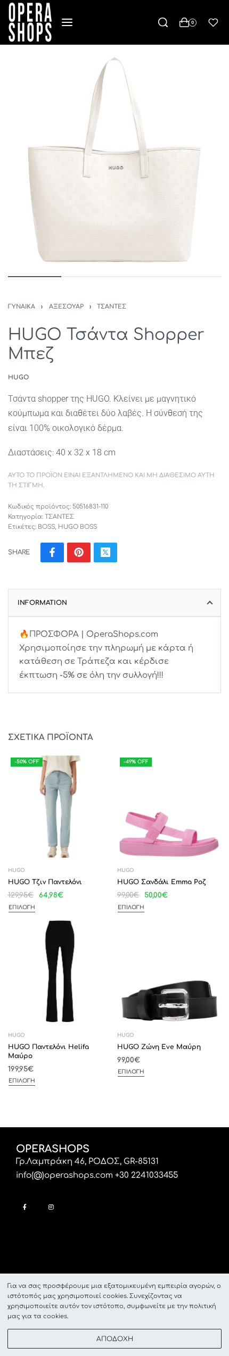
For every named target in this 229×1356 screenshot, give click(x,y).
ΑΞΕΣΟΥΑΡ (66, 306)
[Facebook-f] (25, 1207)
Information (42, 602)
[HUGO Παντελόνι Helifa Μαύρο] (60, 971)
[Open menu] (67, 22)
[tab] (114, 603)
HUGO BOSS (77, 526)
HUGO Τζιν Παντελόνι (45, 882)
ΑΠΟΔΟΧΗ (114, 1339)
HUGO (16, 870)
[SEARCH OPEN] (163, 22)
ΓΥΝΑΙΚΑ (21, 306)
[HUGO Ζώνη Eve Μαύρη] (169, 971)
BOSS (46, 526)
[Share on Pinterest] (79, 552)
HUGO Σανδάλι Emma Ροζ (161, 882)
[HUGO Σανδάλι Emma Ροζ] (169, 807)
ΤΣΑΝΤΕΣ (111, 306)
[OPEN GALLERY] (114, 159)
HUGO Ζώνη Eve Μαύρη (159, 1046)
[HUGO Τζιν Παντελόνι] (60, 807)
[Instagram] (51, 1207)
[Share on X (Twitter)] (105, 552)
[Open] (213, 22)
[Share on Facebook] (52, 552)
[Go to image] (34, 276)
